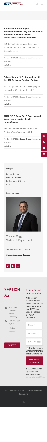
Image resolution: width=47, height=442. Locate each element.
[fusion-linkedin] (8, 266)
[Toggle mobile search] (37, 4)
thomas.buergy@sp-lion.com (18, 255)
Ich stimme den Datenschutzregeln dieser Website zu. (34, 351)
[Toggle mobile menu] (42, 4)
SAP (8, 185)
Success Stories (25, 58)
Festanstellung (12, 174)
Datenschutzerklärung (35, 377)
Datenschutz (23, 394)
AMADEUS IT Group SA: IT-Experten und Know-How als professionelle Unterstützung (22, 119)
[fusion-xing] (13, 266)
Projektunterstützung (15, 181)
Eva (8, 58)
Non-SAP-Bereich (13, 178)
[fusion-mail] (18, 266)
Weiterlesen (8, 65)
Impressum (38, 390)
